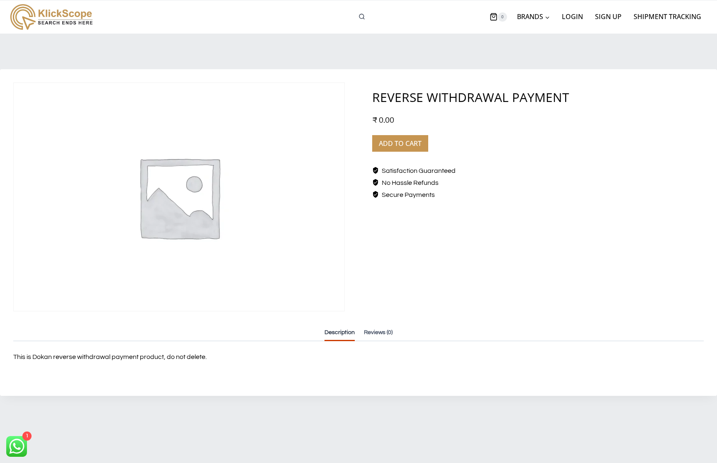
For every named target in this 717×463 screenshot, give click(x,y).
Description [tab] (339, 332)
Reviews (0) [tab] (378, 332)
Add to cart (400, 143)
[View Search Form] (361, 17)
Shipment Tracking (667, 16)
